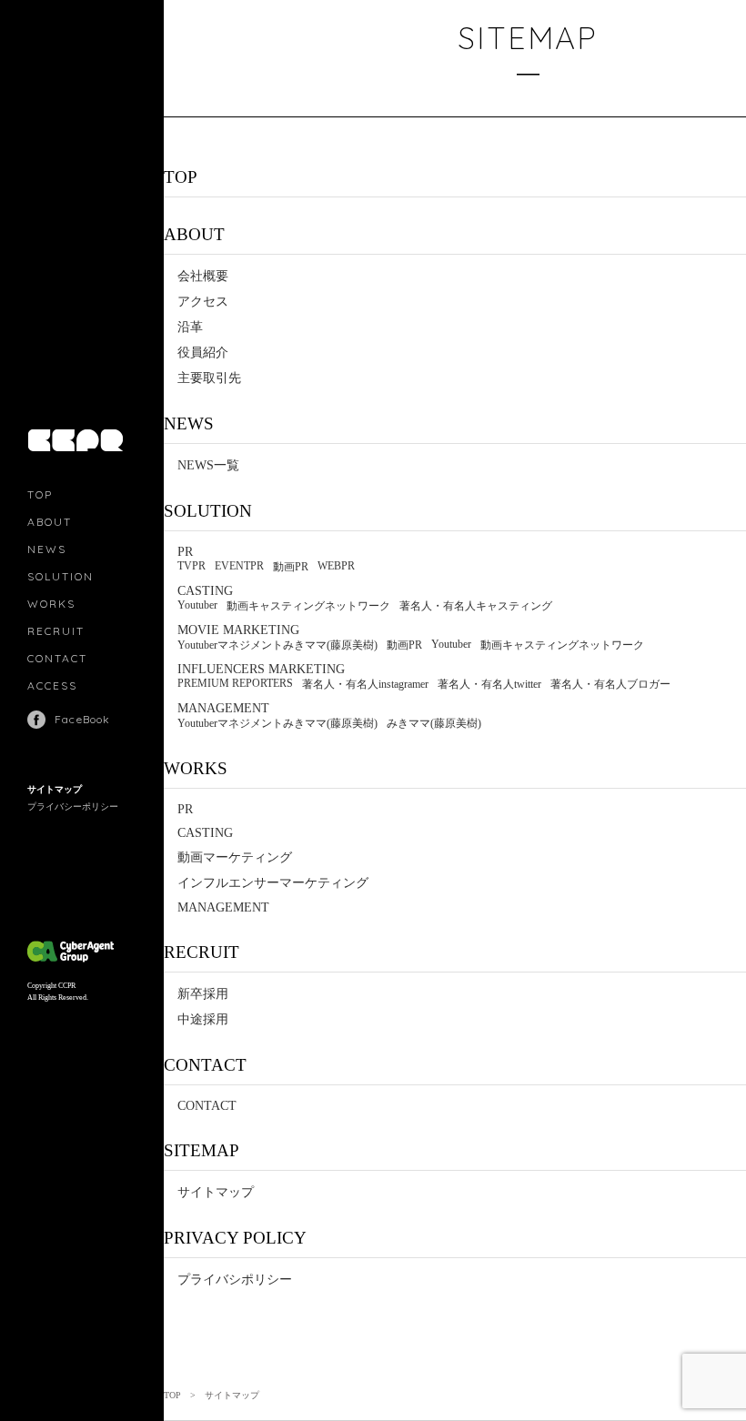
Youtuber (197, 605)
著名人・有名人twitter (489, 684)
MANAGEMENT (223, 708)
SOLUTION (60, 576)
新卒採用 (202, 994)
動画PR (290, 566)
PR (185, 552)
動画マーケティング (234, 857)
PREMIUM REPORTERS (235, 683)
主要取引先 (209, 378)
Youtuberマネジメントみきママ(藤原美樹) (277, 645)
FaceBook (83, 719)
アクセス (202, 301)
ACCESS (52, 685)
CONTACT (57, 658)
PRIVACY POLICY (235, 1237)
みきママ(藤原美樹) (434, 723)
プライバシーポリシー (72, 806)
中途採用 (202, 1019)
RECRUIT (56, 631)
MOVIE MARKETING (238, 630)
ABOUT (49, 522)
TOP (40, 494)
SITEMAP (201, 1150)
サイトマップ (54, 789)
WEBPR (336, 565)
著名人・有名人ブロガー (610, 684)
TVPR (191, 565)
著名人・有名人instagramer (365, 684)
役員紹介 (202, 352)
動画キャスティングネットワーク (308, 606)
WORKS (51, 603)
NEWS (46, 549)
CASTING (205, 591)
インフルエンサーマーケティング (272, 883)
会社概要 (202, 276)
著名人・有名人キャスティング (475, 606)
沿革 (190, 327)
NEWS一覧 (208, 465)
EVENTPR (239, 565)
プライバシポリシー (234, 1279)
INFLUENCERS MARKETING (261, 669)
